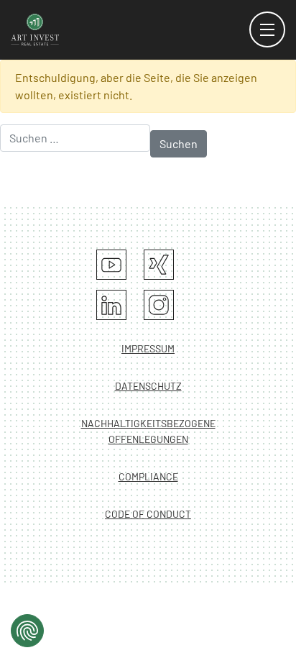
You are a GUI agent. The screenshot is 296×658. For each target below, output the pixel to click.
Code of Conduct (148, 514)
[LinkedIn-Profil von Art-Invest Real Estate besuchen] (111, 305)
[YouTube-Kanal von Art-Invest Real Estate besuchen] (111, 265)
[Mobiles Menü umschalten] (267, 29)
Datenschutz (148, 386)
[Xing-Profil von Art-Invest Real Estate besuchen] (159, 265)
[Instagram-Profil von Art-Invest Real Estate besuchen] (159, 305)
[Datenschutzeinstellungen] (27, 630)
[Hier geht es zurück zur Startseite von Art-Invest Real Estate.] (35, 28)
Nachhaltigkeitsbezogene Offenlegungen (148, 431)
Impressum (148, 348)
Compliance (148, 476)
